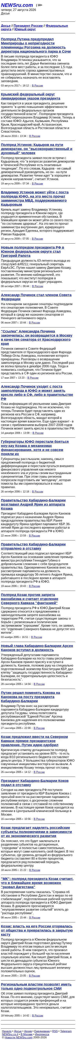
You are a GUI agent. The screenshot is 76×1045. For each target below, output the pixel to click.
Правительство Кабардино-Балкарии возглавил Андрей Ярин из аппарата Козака (33, 504)
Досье (18, 1031)
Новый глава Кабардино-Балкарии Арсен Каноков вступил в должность (37, 648)
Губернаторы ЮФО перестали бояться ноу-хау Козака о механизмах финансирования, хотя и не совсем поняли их (35, 448)
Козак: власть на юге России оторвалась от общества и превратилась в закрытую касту (37, 930)
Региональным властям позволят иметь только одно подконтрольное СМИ (36, 986)
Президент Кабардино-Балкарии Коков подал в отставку (35, 783)
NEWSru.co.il (10, 1034)
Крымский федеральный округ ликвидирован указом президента (30, 96)
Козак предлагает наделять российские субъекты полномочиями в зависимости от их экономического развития (36, 832)
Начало (6, 1031)
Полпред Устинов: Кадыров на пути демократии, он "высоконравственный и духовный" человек (36, 149)
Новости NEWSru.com (19, 1037)
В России (37, 85)
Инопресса (42, 1034)
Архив (28, 1031)
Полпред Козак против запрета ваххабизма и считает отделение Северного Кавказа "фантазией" (29, 599)
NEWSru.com (17, 5)
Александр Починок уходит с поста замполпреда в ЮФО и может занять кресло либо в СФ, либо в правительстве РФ (37, 393)
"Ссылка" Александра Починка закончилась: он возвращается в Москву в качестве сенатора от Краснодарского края (36, 337)
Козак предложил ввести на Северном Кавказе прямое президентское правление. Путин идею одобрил (34, 741)
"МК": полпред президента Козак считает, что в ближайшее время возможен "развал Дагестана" (37, 883)
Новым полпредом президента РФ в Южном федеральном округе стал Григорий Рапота (32, 251)
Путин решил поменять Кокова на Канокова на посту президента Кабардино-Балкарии (30, 697)
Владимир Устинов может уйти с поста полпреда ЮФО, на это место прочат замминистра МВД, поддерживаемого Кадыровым (35, 198)
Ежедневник (42, 1031)
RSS (55, 1031)
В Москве (27, 1034)
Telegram (66, 1031)
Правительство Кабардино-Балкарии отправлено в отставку (33, 546)
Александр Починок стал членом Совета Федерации (36, 297)
